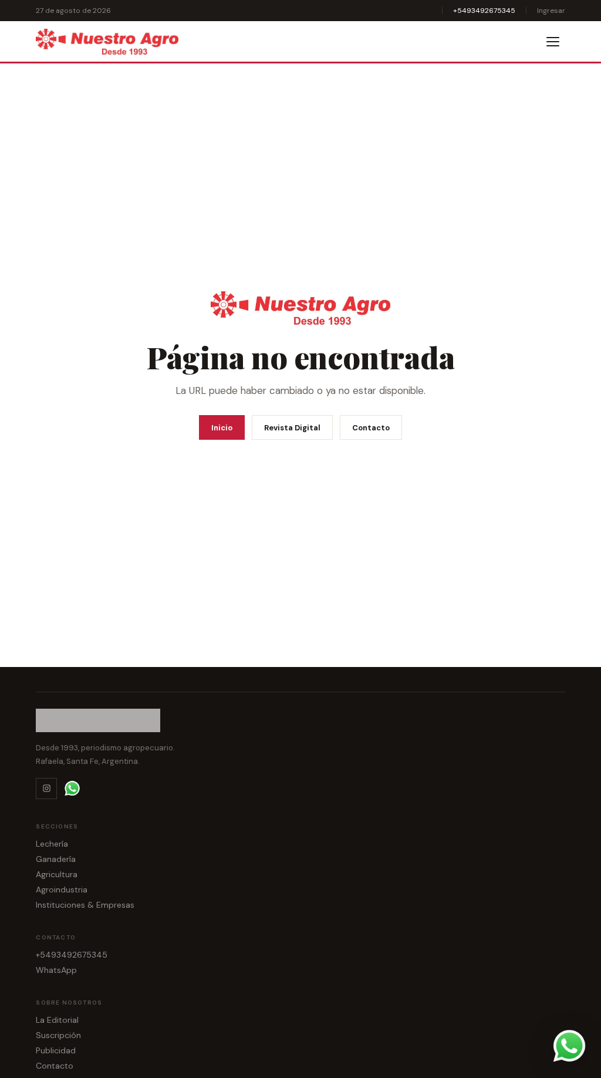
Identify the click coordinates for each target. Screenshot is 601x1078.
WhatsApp (56, 970)
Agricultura (56, 874)
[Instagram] (46, 788)
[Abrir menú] (553, 42)
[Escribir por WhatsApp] (569, 1046)
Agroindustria (61, 889)
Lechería (52, 843)
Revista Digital (292, 428)
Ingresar (551, 10)
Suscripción (58, 1035)
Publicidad (56, 1050)
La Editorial (57, 1020)
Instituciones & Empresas (85, 905)
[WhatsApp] (72, 788)
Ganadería (56, 859)
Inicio (221, 428)
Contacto (371, 428)
